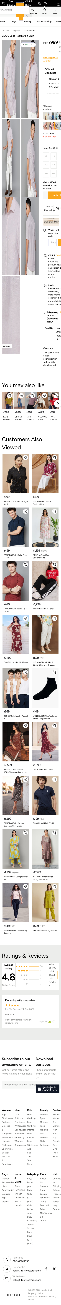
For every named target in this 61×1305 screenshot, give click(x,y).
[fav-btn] (9, 395)
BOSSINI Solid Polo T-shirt (44, 823)
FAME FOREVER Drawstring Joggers (15, 931)
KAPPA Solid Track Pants (43, 609)
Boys (55, 1145)
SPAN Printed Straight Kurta (45, 930)
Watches (19, 1141)
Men (7, 31)
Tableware (20, 1197)
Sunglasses (20, 1145)
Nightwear (7, 1145)
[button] (28, 44)
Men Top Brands (56, 1137)
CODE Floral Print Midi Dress (16, 662)
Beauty (5, 1152)
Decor (18, 1186)
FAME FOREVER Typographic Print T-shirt (54, 418)
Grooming (19, 1137)
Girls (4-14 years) (30, 1209)
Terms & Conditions (37, 1296)
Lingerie (6, 1141)
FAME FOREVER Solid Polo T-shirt (15, 556)
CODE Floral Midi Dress (43, 769)
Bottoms (6, 1122)
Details (51, 220)
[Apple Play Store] (47, 1088)
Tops (4, 1114)
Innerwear (20, 1133)
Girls (55, 1149)
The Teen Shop (29, 1160)
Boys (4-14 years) (30, 1182)
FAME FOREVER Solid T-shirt (7, 418)
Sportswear (7, 1149)
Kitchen (18, 1193)
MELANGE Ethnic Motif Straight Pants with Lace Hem (43, 663)
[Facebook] (46, 1269)
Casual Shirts (29, 31)
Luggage (6, 1194)
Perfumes (45, 1145)
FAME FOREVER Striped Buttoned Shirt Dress (14, 824)
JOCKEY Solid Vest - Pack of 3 (16, 717)
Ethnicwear (7, 1118)
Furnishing (20, 1190)
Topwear (16, 31)
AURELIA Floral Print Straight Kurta (41, 556)
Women (56, 1114)
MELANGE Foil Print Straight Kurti (16, 502)
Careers (44, 1186)
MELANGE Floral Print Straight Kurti (42, 418)
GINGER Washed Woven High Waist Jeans (18, 418)
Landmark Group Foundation (45, 1201)
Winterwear (7, 1137)
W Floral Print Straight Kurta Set (16, 878)
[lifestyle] (13, 1295)
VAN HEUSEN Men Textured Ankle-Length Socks (45, 717)
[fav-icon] (33, 10)
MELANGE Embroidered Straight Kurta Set (43, 878)
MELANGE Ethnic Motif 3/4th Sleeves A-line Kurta (15, 770)
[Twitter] (54, 1269)
